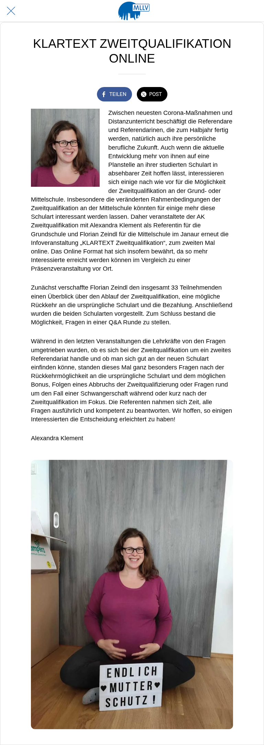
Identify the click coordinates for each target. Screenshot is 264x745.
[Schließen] (11, 11)
